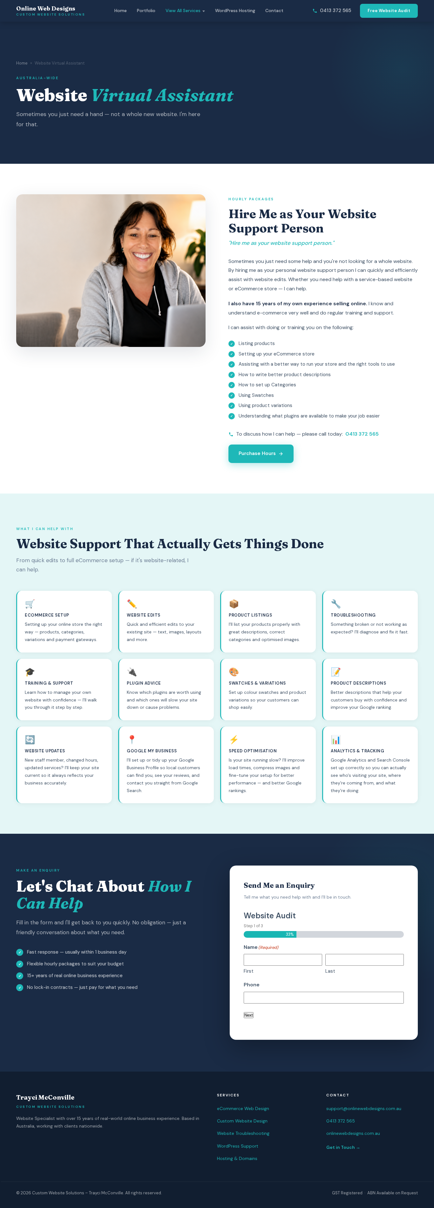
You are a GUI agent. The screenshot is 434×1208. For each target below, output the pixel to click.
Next (248, 1015)
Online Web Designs (50, 11)
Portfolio (146, 10)
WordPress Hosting (235, 10)
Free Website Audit (389, 10)
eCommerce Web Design (243, 1108)
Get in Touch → (343, 1147)
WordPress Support (237, 1146)
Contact (274, 10)
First (249, 971)
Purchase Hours (257, 453)
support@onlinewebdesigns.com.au (363, 1108)
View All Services (183, 10)
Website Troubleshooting (243, 1133)
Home (120, 10)
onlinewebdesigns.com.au (353, 1133)
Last (330, 971)
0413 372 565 (335, 10)
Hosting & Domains (237, 1158)
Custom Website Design (242, 1121)
